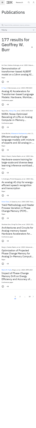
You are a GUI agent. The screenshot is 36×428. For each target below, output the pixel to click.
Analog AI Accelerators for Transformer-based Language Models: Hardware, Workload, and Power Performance (18, 94)
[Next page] (33, 296)
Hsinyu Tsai (12, 111)
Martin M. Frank (6, 270)
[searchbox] (18, 25)
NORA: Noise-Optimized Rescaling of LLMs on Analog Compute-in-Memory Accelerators (17, 116)
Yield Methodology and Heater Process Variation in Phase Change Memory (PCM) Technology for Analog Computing (18, 207)
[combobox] (18, 30)
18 (29, 296)
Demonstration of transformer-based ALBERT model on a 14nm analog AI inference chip (17, 71)
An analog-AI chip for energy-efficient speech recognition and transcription (18, 185)
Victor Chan (5, 202)
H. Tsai (4, 88)
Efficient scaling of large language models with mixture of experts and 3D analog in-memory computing (18, 139)
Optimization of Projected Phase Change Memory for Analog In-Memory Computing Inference (18, 253)
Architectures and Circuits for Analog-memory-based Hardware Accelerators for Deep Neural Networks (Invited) (17, 230)
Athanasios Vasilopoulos (19, 133)
